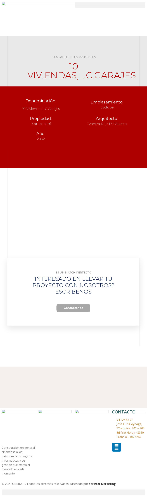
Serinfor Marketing (102, 484)
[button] (110, 5)
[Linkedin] (116, 447)
